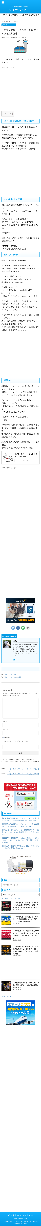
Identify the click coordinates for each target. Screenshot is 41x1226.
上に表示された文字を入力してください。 (15, 741)
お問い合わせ (6, 996)
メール (5, 729)
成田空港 (19, 677)
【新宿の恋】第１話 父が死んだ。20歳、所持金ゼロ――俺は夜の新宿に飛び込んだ (20, 847)
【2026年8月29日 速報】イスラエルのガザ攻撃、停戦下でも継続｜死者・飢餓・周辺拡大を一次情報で (20, 819)
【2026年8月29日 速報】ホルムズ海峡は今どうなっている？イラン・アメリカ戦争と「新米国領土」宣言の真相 (20, 840)
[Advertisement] (20, 89)
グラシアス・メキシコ (9, 674)
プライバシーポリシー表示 (11, 898)
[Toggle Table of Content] (9, 114)
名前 (4, 721)
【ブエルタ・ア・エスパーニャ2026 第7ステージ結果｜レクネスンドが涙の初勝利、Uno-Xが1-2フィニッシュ (20, 832)
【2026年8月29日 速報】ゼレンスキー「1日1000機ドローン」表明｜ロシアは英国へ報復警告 (20, 825)
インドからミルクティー (20, 10)
